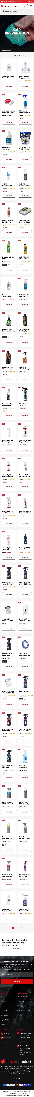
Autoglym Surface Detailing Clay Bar (8, 111)
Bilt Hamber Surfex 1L (6, 148)
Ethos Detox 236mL (23, 404)
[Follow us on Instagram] (16, 1078)
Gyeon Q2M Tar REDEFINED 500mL (7, 730)
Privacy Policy (21, 1001)
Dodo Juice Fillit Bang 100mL (7, 221)
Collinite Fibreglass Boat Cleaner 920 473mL (7, 184)
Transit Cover (21, 1015)
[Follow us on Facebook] (13, 1078)
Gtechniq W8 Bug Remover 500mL (25, 512)
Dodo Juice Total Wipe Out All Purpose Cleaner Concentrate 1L (24, 295)
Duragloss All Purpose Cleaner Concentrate (8, 330)
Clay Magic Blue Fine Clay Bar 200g (24, 148)
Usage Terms (22, 1093)
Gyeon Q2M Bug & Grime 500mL (8, 583)
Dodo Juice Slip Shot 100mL (24, 257)
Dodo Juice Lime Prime (8, 257)
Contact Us (4, 1010)
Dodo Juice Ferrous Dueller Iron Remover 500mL (24, 184)
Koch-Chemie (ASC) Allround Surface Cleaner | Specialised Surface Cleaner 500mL (8, 803)
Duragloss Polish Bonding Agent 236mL (24, 330)
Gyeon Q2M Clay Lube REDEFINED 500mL (24, 583)
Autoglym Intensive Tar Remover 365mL (8, 910)
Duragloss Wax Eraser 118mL (7, 404)
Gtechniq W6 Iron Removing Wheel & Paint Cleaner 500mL (25, 475)
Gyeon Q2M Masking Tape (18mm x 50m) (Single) (24, 654)
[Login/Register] (24, 6)
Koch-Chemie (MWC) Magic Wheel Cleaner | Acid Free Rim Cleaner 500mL (7, 875)
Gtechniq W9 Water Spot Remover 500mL (8, 548)
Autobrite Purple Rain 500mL (24, 875)
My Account (4, 1015)
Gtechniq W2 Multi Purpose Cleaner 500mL (25, 441)
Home (2, 996)
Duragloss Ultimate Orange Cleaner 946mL (24, 368)
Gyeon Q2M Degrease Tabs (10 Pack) (25, 619)
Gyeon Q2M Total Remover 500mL (25, 730)
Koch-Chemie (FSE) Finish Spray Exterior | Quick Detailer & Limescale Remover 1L (25, 803)
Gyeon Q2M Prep (24, 691)
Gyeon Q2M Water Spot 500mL (8, 766)
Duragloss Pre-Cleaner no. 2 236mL (7, 368)
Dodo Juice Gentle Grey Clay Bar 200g (25, 221)
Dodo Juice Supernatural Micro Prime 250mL (6, 295)
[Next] (21, 928)
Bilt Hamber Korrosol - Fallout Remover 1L (25, 111)
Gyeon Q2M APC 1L (24, 548)
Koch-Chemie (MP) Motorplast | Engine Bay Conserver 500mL (25, 837)
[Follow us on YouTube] (19, 1078)
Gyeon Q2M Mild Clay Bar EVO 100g (8, 692)
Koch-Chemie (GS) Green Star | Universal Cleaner (8, 837)
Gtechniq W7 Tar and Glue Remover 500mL (8, 512)
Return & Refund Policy (23, 1010)
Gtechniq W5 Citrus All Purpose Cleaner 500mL (8, 475)
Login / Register (5, 1020)
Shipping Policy (21, 1006)
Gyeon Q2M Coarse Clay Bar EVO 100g (7, 619)
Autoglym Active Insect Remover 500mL (8, 77)
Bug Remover (7, 50)
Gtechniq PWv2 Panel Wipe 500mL (7, 441)
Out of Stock (25, 884)
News (2, 1006)
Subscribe (17, 981)
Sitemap (3, 1024)
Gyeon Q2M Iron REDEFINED (7, 654)
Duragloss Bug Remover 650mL (24, 910)
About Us (3, 1001)
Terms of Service (22, 996)
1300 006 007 (8, 1033)
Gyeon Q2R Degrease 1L (23, 766)
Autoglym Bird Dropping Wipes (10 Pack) (24, 77)
